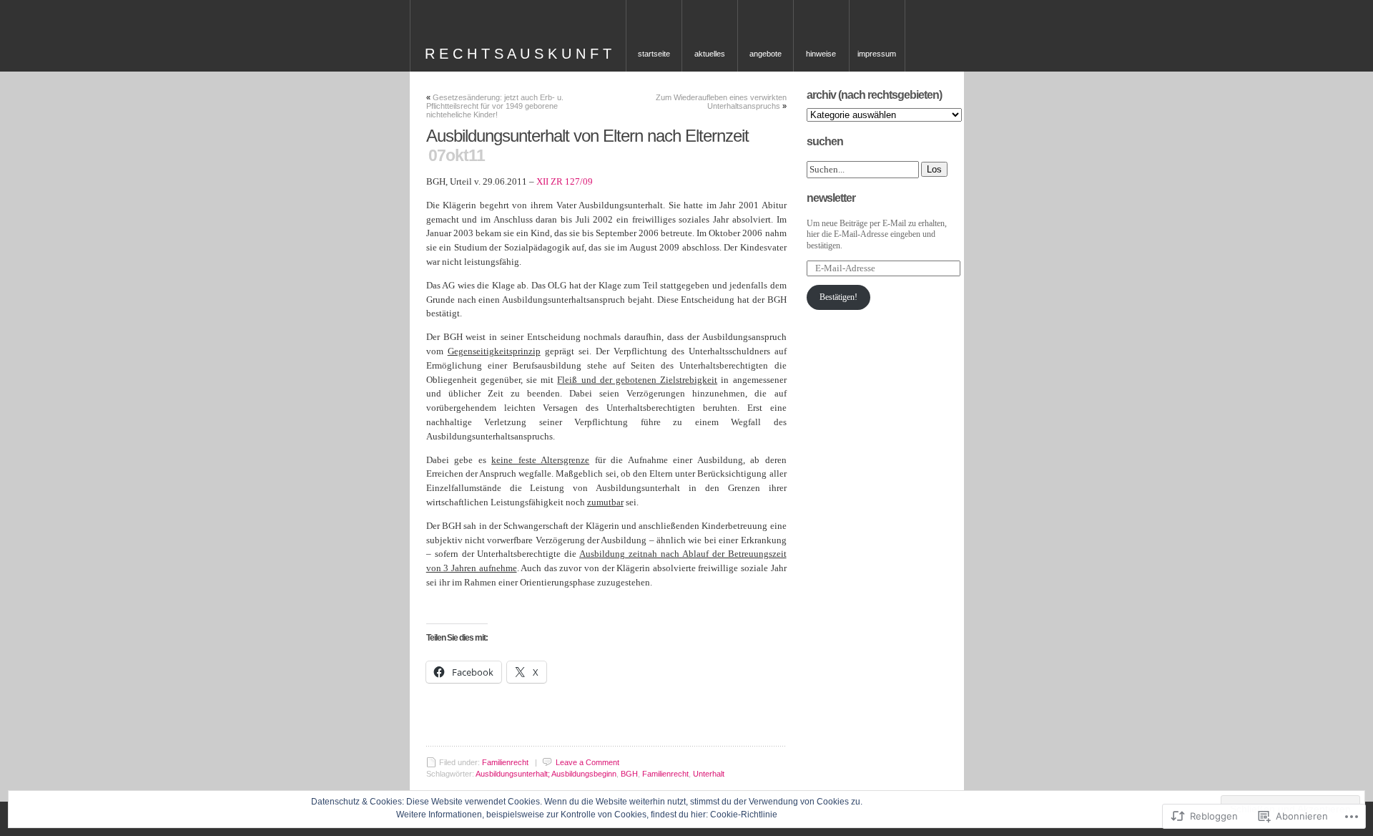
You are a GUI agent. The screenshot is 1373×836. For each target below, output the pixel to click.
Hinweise (821, 53)
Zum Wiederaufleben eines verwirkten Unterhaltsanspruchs (721, 101)
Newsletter (831, 198)
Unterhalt (708, 773)
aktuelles (709, 53)
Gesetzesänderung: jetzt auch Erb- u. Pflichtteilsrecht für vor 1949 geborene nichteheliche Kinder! (495, 106)
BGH (629, 773)
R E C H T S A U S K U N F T (518, 54)
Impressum (876, 53)
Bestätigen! (838, 297)
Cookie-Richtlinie (743, 815)
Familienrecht (505, 762)
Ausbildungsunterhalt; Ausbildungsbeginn (546, 773)
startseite (654, 53)
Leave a (587, 762)
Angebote (765, 53)
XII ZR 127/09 (564, 181)
